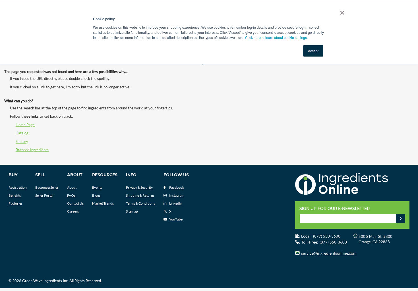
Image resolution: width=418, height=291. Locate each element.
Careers (73, 211)
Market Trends (103, 203)
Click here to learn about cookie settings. (276, 37)
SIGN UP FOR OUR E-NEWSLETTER (334, 208)
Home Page (25, 124)
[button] (400, 218)
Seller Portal (44, 195)
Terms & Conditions (140, 203)
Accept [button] (313, 50)
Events (97, 187)
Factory (22, 141)
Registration (18, 187)
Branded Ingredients (32, 149)
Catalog (22, 133)
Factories (15, 203)
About (71, 187)
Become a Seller (47, 187)
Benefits (15, 195)
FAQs (71, 195)
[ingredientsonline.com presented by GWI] (354, 184)
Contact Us (75, 203)
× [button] (341, 10)
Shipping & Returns (140, 195)
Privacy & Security (139, 187)
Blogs (96, 195)
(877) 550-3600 (326, 236)
